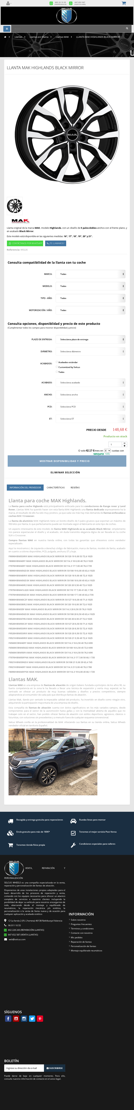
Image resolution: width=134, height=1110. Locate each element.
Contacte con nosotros (82, 932)
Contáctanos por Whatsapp (27, 243)
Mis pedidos (77, 937)
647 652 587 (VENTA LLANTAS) (23, 934)
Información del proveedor (25, 487)
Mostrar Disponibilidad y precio (65, 461)
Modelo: (47, 286)
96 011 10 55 (14, 925)
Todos (61, 372)
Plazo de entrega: (42, 339)
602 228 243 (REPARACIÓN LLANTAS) (26, 929)
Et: (50, 418)
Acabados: (46, 363)
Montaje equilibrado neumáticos (86, 950)
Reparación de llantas (81, 941)
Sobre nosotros (78, 919)
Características (56, 487)
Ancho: (48, 394)
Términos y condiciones (82, 928)
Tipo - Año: (46, 298)
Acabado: (47, 382)
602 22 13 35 (60, 3)
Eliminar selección (66, 472)
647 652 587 (80, 3)
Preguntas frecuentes (81, 924)
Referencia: (13, 249)
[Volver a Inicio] (5, 36)
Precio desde (96, 429)
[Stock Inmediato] (67, 16)
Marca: (48, 274)
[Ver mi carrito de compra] (124, 3)
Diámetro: (46, 351)
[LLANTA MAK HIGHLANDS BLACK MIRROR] (15, 206)
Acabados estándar (68, 362)
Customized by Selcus (69, 367)
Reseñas (75, 487)
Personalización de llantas (83, 946)
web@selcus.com (17, 939)
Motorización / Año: (40, 310)
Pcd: (49, 406)
